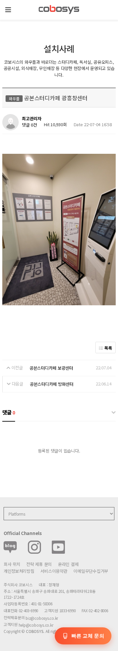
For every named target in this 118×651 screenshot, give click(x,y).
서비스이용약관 (53, 571)
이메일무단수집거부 (90, 571)
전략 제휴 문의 (39, 564)
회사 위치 (12, 564)
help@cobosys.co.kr (36, 625)
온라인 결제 (68, 564)
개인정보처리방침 (19, 571)
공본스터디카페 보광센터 (51, 368)
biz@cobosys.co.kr (42, 618)
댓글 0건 (29, 125)
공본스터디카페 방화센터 (51, 384)
